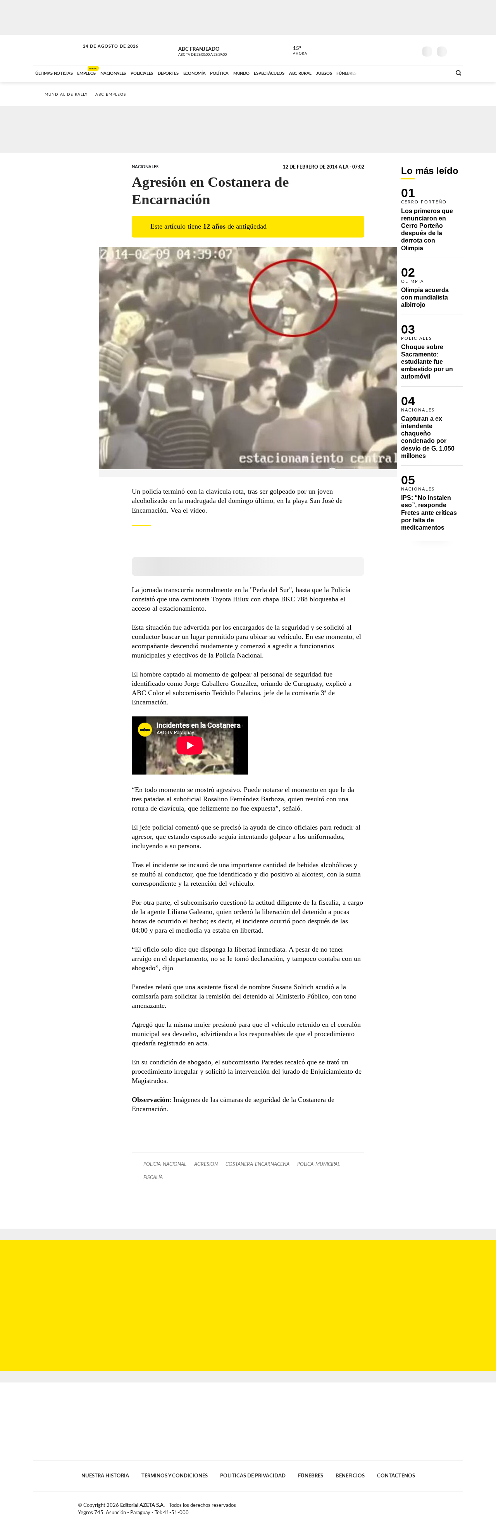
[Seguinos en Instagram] (411, 50)
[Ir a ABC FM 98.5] (435, 72)
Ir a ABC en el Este (103, 53)
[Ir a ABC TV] (383, 72)
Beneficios (350, 1476)
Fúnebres (310, 1476)
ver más (296, 51)
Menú (456, 50)
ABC (57, 50)
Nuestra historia (105, 1476)
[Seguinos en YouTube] (399, 50)
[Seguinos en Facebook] (376, 50)
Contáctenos (396, 1476)
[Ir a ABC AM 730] (404, 72)
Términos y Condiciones (174, 1476)
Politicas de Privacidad (253, 1476)
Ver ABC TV (217, 50)
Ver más (432, 222)
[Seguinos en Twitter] (388, 50)
